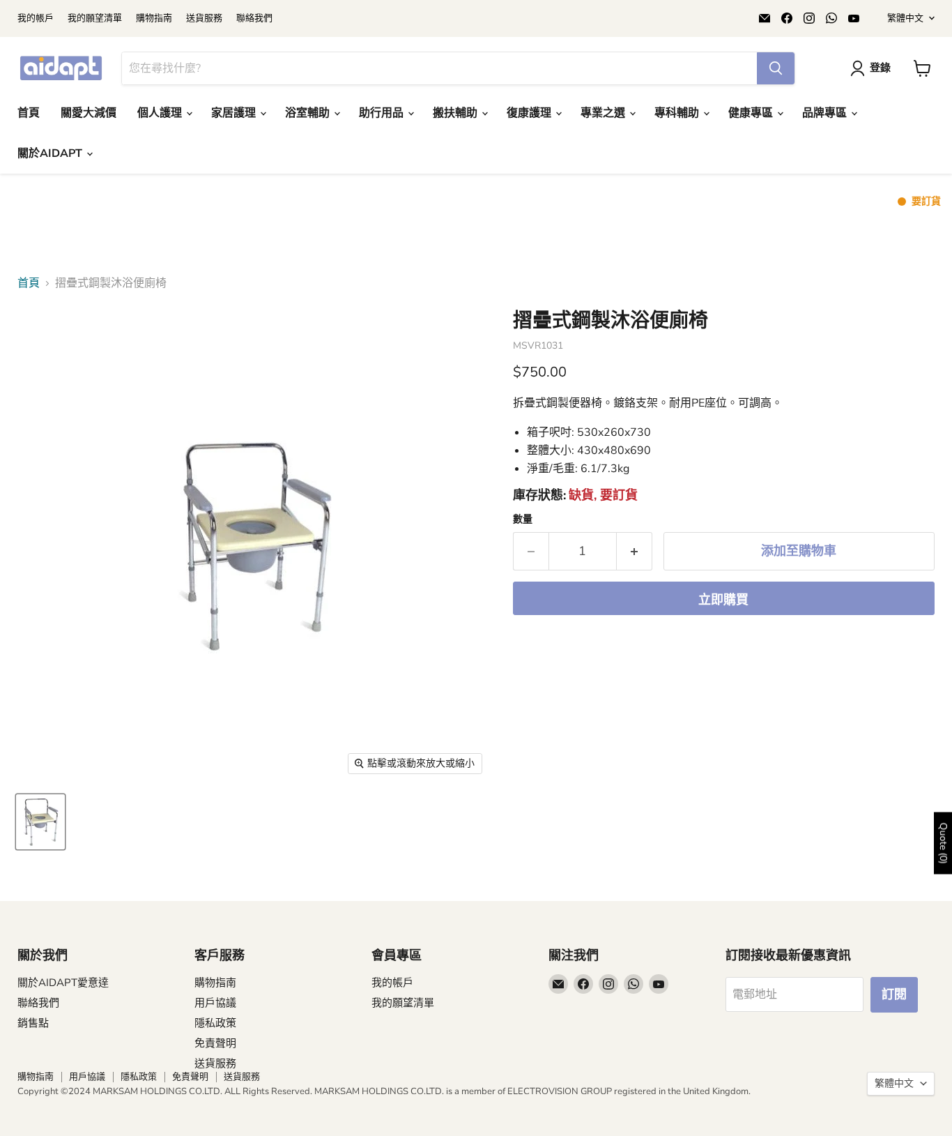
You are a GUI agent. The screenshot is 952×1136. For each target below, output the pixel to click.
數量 (522, 519)
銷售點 (33, 1023)
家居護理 (235, 113)
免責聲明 (215, 1043)
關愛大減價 (88, 113)
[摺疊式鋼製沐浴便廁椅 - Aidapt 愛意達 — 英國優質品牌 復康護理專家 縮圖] (40, 821)
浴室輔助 (308, 113)
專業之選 (604, 113)
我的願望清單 (95, 18)
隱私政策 (215, 1023)
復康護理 (530, 113)
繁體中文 (905, 18)
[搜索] (775, 68)
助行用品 (382, 113)
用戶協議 (215, 1003)
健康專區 (752, 113)
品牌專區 (826, 113)
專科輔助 (678, 113)
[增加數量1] (634, 551)
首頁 (28, 113)
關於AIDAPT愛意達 (63, 983)
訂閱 (894, 994)
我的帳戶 (35, 18)
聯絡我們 (254, 18)
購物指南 (154, 18)
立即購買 (723, 599)
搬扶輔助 (456, 113)
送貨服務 (204, 18)
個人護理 (161, 113)
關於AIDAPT (51, 153)
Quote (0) (943, 842)
